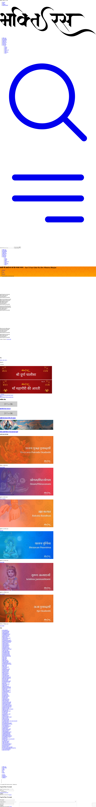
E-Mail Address (3, 801)
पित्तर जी (3, 274)
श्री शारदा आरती (5, 698)
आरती (3, 768)
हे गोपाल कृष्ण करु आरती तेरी (6, 743)
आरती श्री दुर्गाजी (5, 674)
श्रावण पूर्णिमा (2, 562)
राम (5, 46)
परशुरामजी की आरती (5, 686)
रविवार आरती (4, 657)
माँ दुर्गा (5, 53)
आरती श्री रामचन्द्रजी (5, 636)
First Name (2, 799)
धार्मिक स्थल (4, 38)
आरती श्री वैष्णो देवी (5, 646)
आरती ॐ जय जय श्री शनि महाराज (7, 709)
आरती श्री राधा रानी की (6, 669)
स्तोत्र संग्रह (4, 44)
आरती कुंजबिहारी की (5, 633)
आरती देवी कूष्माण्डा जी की (6, 663)
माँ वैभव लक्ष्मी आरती (5, 701)
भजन (3, 771)
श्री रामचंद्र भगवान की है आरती (7, 746)
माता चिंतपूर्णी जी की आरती (6, 692)
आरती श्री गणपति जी (5, 632)
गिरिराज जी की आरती (5, 673)
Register (10, 794)
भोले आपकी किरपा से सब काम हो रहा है (9, 432)
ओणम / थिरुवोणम (3, 498)
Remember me (3, 791)
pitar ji (6, 360)
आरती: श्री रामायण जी (5, 742)
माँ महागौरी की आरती (5, 670)
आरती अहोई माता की (5, 647)
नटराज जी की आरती (5, 676)
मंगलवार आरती (4, 658)
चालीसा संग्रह (4, 42)
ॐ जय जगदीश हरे (5, 630)
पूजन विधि (3, 4)
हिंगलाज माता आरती (5, 679)
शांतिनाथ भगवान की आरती (6, 687)
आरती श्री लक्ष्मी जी (5, 644)
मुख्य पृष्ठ (3, 2)
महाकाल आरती (4, 685)
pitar (3, 360)
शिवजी (5, 49)
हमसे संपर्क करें (4, 776)
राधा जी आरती (4, 668)
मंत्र (3, 770)
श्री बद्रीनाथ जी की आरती (6, 688)
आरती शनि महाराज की (5, 700)
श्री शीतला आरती (5, 697)
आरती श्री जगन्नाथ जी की (6, 677)
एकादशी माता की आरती (6, 648)
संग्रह (3, 272)
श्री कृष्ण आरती (4, 693)
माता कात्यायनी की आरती (6, 744)
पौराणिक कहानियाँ (5, 5)
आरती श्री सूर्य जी (5, 639)
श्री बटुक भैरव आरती (5, 671)
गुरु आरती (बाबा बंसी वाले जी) (7, 706)
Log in (10, 806)
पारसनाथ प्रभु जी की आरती (6, 702)
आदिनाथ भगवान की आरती (6, 690)
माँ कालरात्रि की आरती (6, 654)
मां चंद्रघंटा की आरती (5, 691)
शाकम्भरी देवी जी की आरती (6, 703)
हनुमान (5, 51)
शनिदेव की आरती (5, 660)
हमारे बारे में (4, 775)
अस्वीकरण (4, 777)
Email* (1, 789)
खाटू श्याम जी (6, 50)
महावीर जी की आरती (5, 661)
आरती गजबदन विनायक (6, 651)
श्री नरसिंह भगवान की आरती (6, 664)
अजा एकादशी (2, 625)
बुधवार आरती (4, 683)
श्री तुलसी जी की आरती (6, 682)
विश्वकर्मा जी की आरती (5, 684)
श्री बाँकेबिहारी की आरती (6, 634)
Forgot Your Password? (4, 792)
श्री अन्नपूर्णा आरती (5, 695)
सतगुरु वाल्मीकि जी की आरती (6, 705)
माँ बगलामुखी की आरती (5, 652)
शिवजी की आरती (5, 637)
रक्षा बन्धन (1, 530)
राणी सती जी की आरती (5, 653)
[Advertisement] (33, 285)
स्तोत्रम (3, 772)
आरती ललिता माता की (5, 675)
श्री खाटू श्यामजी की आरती (6, 656)
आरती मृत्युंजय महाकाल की (6, 678)
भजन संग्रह (4, 45)
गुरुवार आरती (4, 659)
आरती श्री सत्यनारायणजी (6, 638)
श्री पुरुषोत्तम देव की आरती (6, 640)
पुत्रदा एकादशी (2, 467)
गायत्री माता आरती (5, 650)
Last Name (2, 800)
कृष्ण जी (5, 47)
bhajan (1, 360)
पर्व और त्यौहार (4, 39)
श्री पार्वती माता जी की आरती (6, 649)
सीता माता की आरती (5, 745)
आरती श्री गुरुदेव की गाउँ (6, 704)
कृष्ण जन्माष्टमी (2, 594)
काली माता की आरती (5, 667)
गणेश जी (5, 48)
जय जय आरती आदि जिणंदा (6, 748)
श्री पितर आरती (4, 689)
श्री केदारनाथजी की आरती (6, 681)
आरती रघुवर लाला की (5, 699)
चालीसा (3, 769)
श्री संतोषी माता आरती (5, 696)
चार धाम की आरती (5, 680)
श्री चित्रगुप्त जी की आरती (6, 642)
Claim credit (9, 339)
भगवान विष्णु (6, 52)
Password (1, 790)
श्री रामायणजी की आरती (6, 655)
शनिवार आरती (4, 666)
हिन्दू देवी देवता (4, 40)
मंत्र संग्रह (4, 43)
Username (2, 803)
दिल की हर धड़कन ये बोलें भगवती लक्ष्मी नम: (9, 747)
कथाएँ (3, 3)
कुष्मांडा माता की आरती (5, 749)
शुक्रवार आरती (4, 665)
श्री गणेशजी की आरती (5, 631)
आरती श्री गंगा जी (5, 672)
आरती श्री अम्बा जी (5, 643)
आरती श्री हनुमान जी (5, 635)
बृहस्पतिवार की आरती (5, 708)
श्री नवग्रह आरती (5, 694)
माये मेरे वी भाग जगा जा (5, 409)
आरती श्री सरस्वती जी (5, 645)
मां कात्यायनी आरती (5, 662)
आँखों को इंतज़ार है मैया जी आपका (8, 418)
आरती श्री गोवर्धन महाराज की (7, 641)
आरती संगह (4, 41)
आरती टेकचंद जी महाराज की (6, 707)
